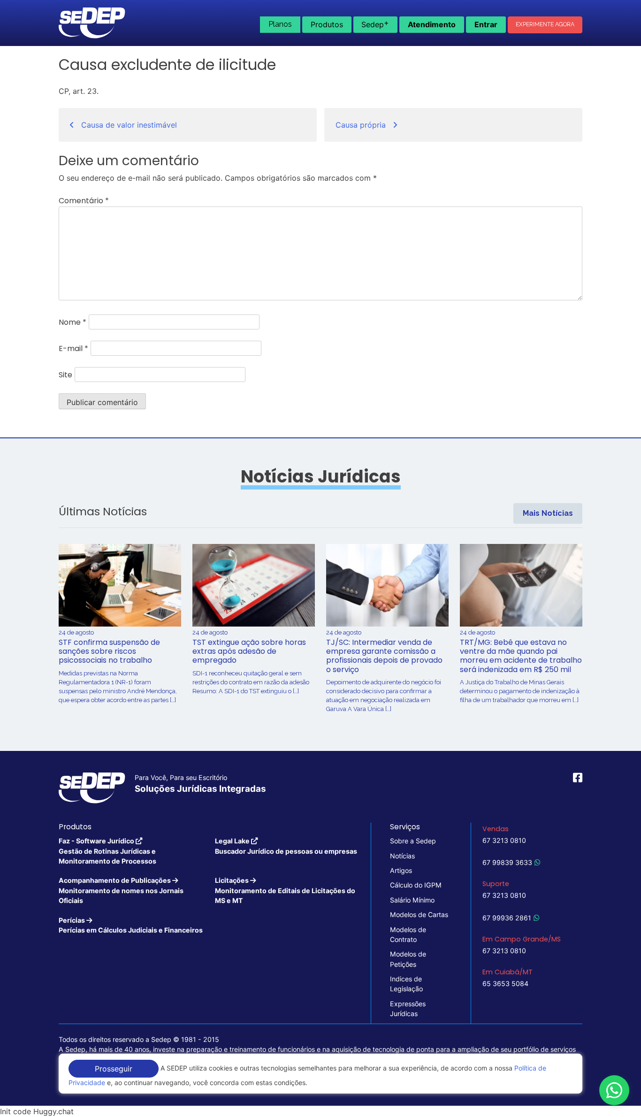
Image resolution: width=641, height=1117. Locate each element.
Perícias (131, 925)
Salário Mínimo (412, 900)
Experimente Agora (545, 24)
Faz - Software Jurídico (107, 851)
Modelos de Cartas (419, 914)
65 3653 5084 (505, 983)
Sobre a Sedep (413, 841)
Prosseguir (113, 1068)
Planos (280, 24)
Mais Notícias (548, 513)
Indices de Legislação (406, 984)
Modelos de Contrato (408, 934)
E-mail (73, 348)
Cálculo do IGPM (416, 885)
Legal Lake (286, 846)
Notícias (402, 856)
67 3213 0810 (504, 840)
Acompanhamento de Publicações (121, 890)
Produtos (327, 24)
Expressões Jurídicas (408, 1009)
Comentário (84, 200)
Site (65, 374)
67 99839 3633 (507, 862)
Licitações (285, 890)
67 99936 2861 (506, 918)
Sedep (375, 23)
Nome (72, 322)
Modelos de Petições (408, 959)
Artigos (401, 870)
